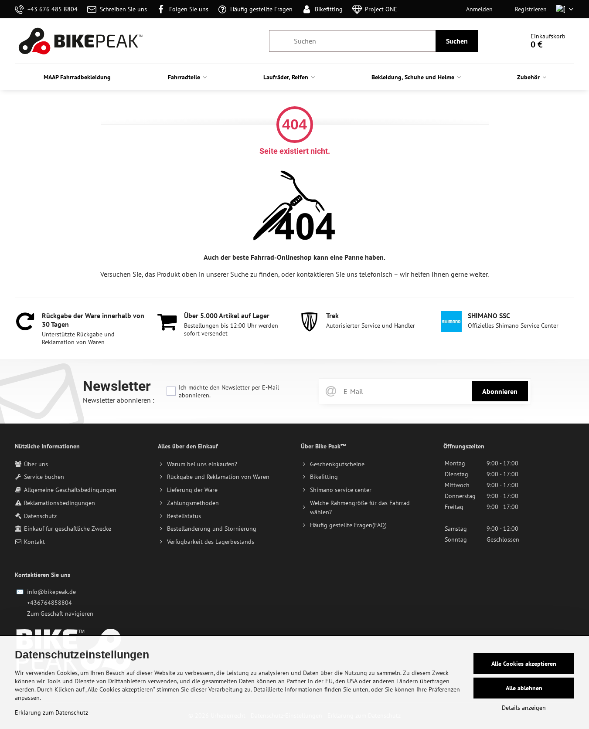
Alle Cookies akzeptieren (523, 664)
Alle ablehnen (524, 688)
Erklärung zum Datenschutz (51, 712)
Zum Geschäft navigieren (60, 613)
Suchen (457, 41)
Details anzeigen (524, 708)
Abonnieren (500, 391)
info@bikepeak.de (51, 592)
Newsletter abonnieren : (118, 400)
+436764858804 (49, 603)
